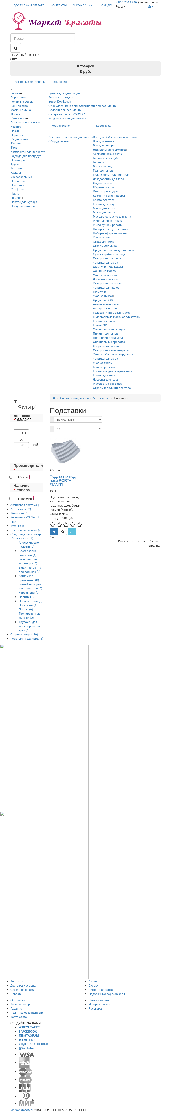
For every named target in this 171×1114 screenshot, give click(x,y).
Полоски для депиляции (65, 110)
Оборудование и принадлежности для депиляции (82, 105)
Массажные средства (107, 383)
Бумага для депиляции (64, 93)
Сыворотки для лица (107, 258)
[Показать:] (52, 429)
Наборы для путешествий (110, 229)
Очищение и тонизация (109, 329)
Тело (14, 147)
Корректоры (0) (29, 592)
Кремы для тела (104, 375)
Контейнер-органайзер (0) (29, 578)
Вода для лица (103, 166)
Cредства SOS (103, 300)
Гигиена (16, 197)
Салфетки (17, 189)
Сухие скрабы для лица (109, 254)
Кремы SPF (101, 325)
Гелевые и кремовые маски (112, 312)
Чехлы (15, 193)
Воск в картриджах (61, 97)
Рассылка (95, 1008)
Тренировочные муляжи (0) (29, 615)
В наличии (26, 498)
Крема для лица (104, 321)
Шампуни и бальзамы (108, 266)
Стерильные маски (106, 346)
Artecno (24, 477)
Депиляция (59, 81)
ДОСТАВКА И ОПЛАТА (29, 5)
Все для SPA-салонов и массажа (115, 137)
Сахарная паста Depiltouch (66, 114)
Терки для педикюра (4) (26, 638)
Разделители (19, 139)
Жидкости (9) (19, 513)
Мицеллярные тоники (108, 220)
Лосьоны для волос (106, 279)
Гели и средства (104, 367)
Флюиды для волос (106, 287)
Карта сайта (18, 1017)
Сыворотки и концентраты (111, 350)
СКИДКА (106, 5)
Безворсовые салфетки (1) (28, 553)
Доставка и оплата (23, 985)
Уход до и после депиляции (67, 118)
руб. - (23, 440)
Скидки (93, 985)
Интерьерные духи (106, 191)
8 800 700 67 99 (126, 2)
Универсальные (21, 176)
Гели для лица (103, 170)
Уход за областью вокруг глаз (113, 354)
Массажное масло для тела (112, 216)
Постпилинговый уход (108, 337)
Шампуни (99, 291)
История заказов (100, 1004)
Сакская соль (102, 237)
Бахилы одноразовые (25, 122)
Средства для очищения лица (113, 250)
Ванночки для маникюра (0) (28, 561)
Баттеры (98, 162)
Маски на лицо (21, 110)
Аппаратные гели (105, 308)
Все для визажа (103, 141)
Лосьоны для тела (105, 379)
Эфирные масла (104, 271)
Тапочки (16, 143)
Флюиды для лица (105, 262)
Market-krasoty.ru (22, 1110)
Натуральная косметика (109, 149)
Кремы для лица (104, 204)
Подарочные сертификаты (107, 994)
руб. (36, 444)
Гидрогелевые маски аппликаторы (116, 316)
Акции (93, 981)
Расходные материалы (29, 81)
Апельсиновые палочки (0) (29, 544)
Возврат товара (20, 1004)
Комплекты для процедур (28, 151)
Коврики (16, 126)
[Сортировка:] (52, 419)
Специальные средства (109, 342)
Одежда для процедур (26, 156)
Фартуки (16, 168)
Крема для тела (104, 199)
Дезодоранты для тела (108, 179)
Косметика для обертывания (112, 371)
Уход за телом (102, 362)
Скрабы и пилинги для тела (112, 388)
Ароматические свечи (108, 154)
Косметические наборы (109, 195)
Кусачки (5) (18, 525)
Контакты (16, 981)
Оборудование (58, 141)
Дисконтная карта (101, 989)
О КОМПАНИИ (83, 5)
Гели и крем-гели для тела (111, 174)
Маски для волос (104, 208)
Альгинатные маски (106, 304)
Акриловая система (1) (26, 505)
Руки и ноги (18, 118)
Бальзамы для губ (105, 158)
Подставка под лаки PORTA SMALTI (63, 480)
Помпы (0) (26, 609)
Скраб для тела (103, 241)
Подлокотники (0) (31, 601)
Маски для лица (104, 212)
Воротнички (18, 97)
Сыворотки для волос (107, 283)
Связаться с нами (22, 989)
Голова (15, 93)
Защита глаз (19, 105)
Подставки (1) (28, 605)
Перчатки (17, 135)
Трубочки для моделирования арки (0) (30, 626)
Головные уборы (22, 101)
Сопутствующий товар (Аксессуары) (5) (25, 536)
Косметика (103, 125)
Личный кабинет (100, 1000)
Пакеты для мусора (24, 202)
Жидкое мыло (102, 183)
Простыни (17, 185)
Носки (15, 131)
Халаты (16, 172)
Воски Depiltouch (59, 101)
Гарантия (16, 1008)
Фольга (15, 114)
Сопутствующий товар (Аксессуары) (84, 398)
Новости (16, 994)
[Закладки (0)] (158, 6)
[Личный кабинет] (151, 6)
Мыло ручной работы (107, 225)
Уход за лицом (103, 296)
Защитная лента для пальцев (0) (30, 569)
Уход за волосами (105, 275)
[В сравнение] (72, 531)
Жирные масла (103, 187)
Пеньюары (18, 160)
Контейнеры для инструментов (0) (30, 586)
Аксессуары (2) (20, 509)
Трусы (15, 164)
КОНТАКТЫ (59, 5)
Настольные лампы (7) (26, 530)
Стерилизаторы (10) (24, 634)
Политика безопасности (26, 1012)
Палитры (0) (27, 597)
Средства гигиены (23, 206)
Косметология (61, 125)
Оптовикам (17, 1000)
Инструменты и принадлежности (70, 137)
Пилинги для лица (105, 333)
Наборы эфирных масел (110, 233)
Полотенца (18, 181)
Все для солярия (104, 145)
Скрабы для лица (105, 245)
